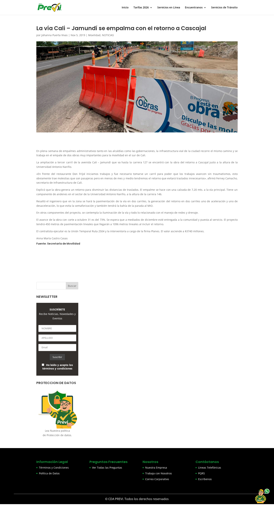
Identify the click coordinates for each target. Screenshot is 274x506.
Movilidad (94, 35)
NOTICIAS (108, 35)
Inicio (125, 7)
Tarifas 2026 (141, 7)
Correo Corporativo (157, 479)
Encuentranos (194, 7)
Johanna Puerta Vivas (54, 35)
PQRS (201, 473)
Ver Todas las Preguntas (107, 467)
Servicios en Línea (168, 7)
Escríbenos (205, 479)
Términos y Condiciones (54, 467)
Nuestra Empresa (156, 467)
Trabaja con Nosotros (158, 473)
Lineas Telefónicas (209, 467)
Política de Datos (49, 473)
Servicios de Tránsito (224, 7)
